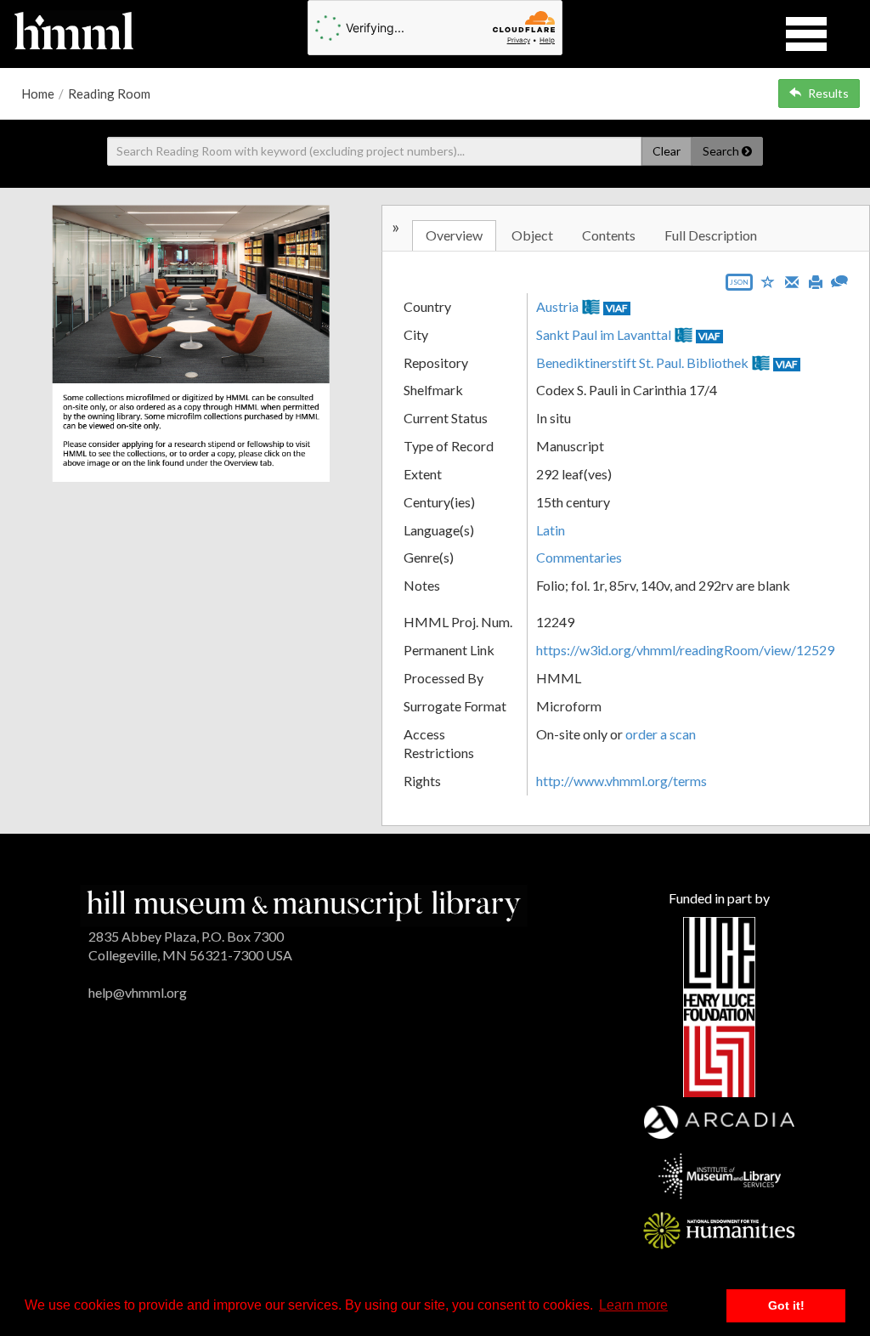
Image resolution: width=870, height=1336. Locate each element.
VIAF (617, 308)
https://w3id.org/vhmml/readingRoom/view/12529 (685, 650)
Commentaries (579, 557)
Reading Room (109, 93)
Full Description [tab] (710, 235)
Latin (550, 530)
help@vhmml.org (137, 992)
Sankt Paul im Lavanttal (603, 334)
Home (37, 93)
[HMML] (304, 904)
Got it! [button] (786, 1305)
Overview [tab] (454, 235)
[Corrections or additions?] (839, 279)
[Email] (792, 280)
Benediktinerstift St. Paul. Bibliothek (642, 362)
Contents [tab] (609, 235)
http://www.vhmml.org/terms (621, 781)
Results (828, 93)
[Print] (815, 280)
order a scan (660, 734)
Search (722, 151)
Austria (557, 306)
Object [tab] (532, 235)
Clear (666, 151)
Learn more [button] (633, 1305)
